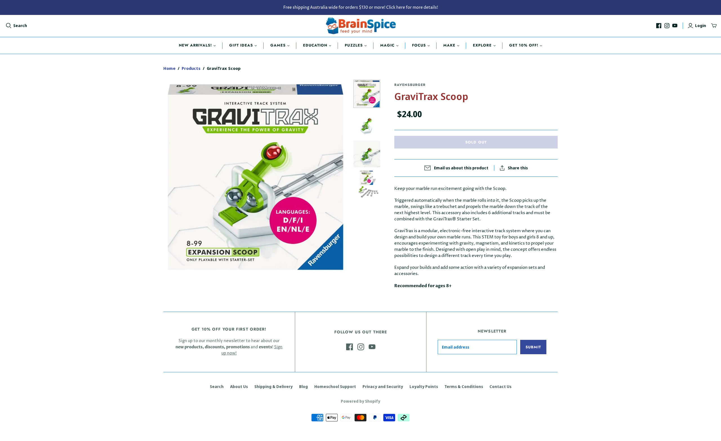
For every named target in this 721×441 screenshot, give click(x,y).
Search (20, 25)
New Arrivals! (195, 45)
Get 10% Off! (523, 45)
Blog (303, 386)
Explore (482, 45)
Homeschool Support (335, 386)
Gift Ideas (241, 45)
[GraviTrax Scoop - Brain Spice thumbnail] (366, 94)
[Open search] (9, 25)
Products (191, 68)
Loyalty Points (424, 386)
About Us (239, 386)
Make (449, 45)
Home (169, 68)
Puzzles (353, 45)
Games (278, 45)
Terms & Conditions (463, 386)
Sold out (475, 142)
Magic (387, 45)
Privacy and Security (382, 386)
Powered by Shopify (360, 401)
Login (700, 25)
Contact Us (500, 386)
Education (315, 45)
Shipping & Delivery (273, 386)
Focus (419, 45)
